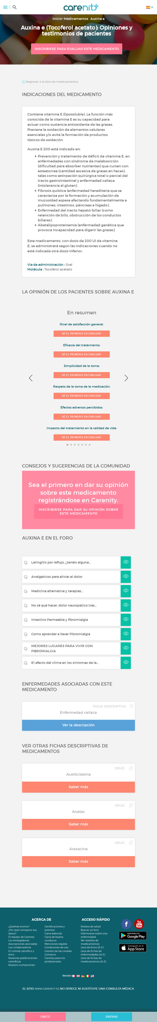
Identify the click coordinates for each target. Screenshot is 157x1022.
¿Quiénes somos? (18, 926)
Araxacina (78, 849)
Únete (45, 1017)
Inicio (57, 19)
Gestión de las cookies (58, 951)
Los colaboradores (19, 947)
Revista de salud (91, 926)
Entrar (112, 1017)
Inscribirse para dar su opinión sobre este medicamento (79, 511)
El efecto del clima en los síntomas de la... (64, 663)
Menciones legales (56, 943)
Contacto (50, 954)
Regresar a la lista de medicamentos (51, 82)
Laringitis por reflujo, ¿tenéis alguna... (61, 562)
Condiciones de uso (56, 947)
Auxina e (97, 19)
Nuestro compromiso (21, 965)
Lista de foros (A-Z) (92, 947)
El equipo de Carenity (21, 936)
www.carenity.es (47, 988)
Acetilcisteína (78, 774)
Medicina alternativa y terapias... (57, 591)
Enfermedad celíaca (78, 712)
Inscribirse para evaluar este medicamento (77, 49)
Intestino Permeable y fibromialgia (59, 620)
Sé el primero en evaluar (81, 333)
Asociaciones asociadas (22, 943)
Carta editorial (53, 933)
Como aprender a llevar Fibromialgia (60, 634)
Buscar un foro (90, 929)
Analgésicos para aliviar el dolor (56, 577)
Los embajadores (18, 940)
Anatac (78, 811)
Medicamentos (76, 19)
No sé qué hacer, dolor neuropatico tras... (63, 605)
